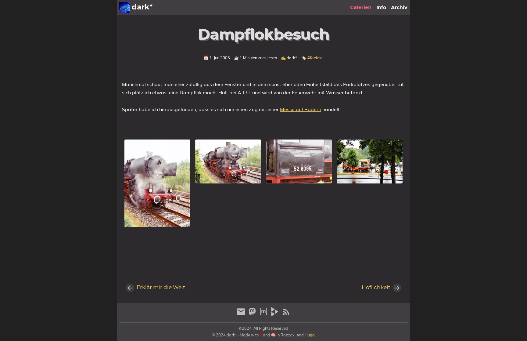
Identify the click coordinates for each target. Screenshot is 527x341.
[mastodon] (253, 314)
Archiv (399, 7)
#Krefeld (315, 57)
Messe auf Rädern (300, 109)
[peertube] (275, 314)
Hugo (309, 334)
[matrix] (264, 314)
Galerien (360, 7)
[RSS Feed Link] (286, 314)
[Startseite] (124, 8)
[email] (241, 314)
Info (381, 7)
